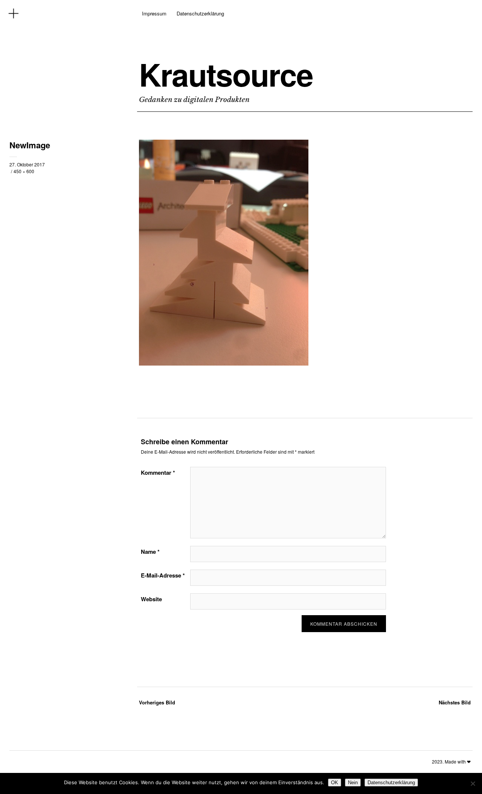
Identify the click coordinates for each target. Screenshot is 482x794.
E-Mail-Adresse (163, 575)
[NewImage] (223, 363)
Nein (353, 782)
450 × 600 (24, 171)
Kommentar (158, 472)
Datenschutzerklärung (200, 13)
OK (334, 782)
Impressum (154, 13)
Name (150, 551)
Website (151, 599)
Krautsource (226, 74)
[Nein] (472, 783)
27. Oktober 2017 (27, 164)
